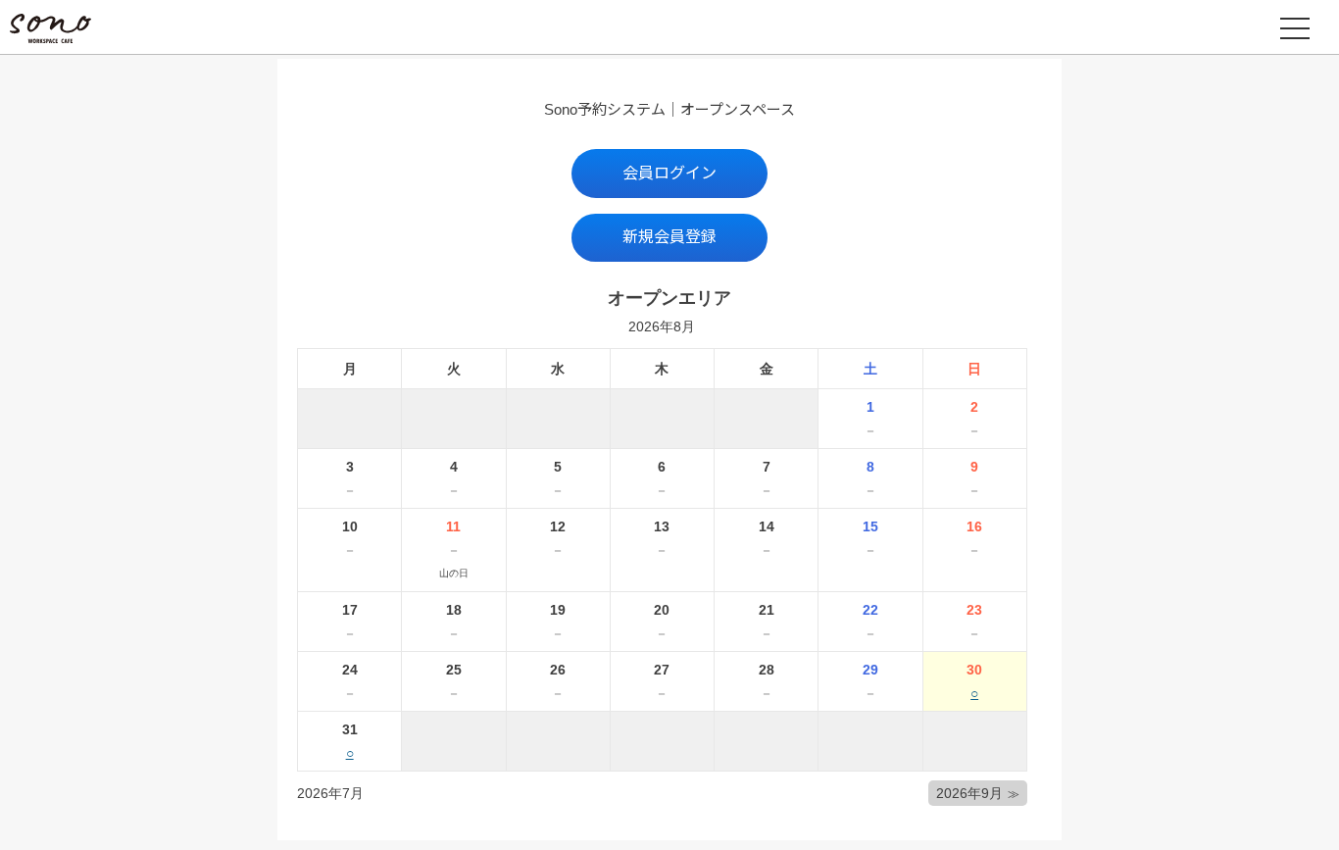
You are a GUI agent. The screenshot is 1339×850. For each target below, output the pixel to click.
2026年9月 (969, 793)
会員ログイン (669, 173)
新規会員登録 (669, 236)
